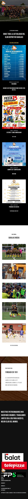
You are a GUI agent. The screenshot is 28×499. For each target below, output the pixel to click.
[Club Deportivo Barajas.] (3, 3)
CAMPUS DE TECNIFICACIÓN (14, 170)
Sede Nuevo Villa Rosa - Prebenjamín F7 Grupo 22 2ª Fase (14, 314)
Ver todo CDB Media (14, 345)
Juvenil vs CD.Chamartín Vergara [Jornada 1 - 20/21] (14, 337)
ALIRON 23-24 (7, 255)
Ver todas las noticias (14, 42)
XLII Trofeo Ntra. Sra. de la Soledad (12, 274)
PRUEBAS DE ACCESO (14, 207)
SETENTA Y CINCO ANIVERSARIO (14, 133)
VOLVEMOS (14, 84)
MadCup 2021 (7, 294)
